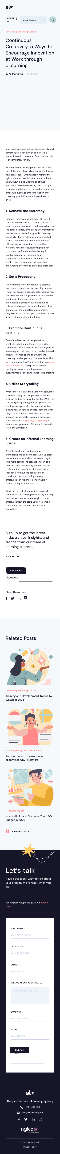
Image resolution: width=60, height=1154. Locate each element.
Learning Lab (11, 19)
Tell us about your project (27, 983)
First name (18, 928)
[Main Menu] (52, 6)
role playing (41, 420)
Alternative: (12, 577)
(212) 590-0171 (33, 1107)
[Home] (10, 7)
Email (15, 965)
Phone (14, 1029)
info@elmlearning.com (32, 1112)
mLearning (19, 365)
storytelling (28, 420)
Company (16, 1012)
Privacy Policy (30, 1147)
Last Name (18, 946)
